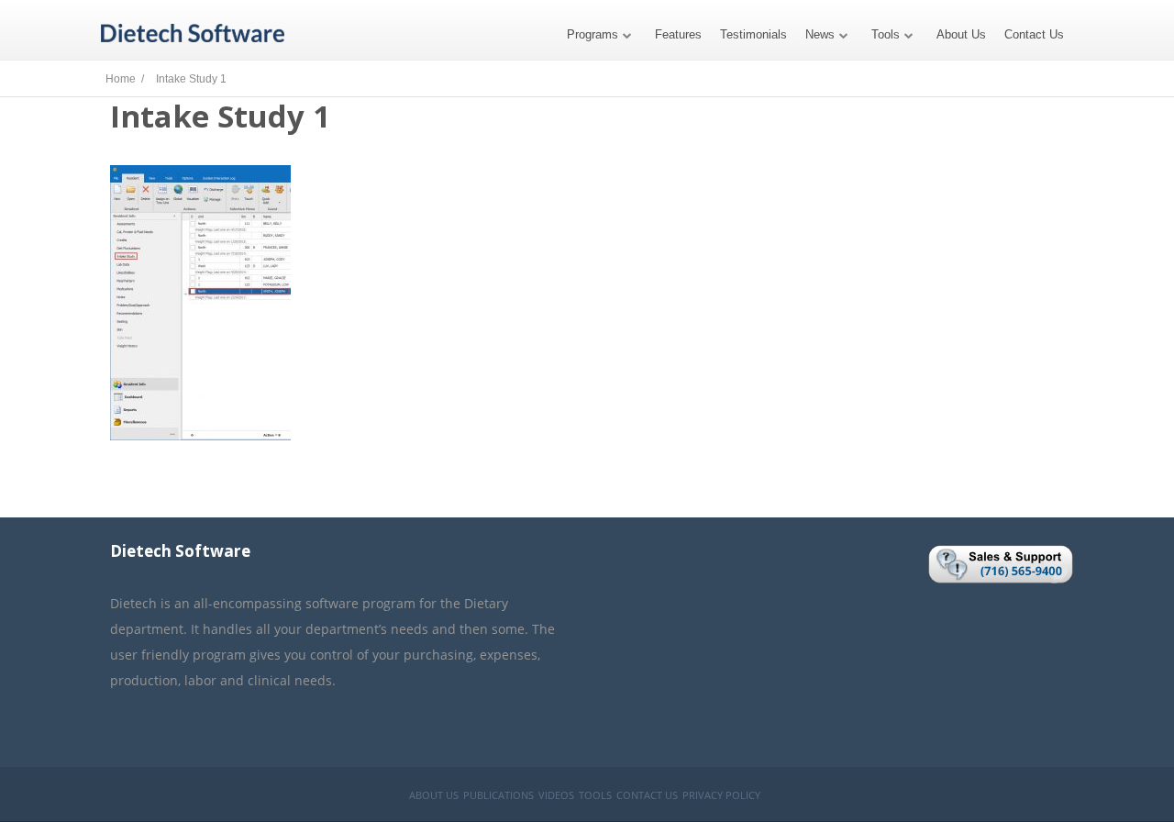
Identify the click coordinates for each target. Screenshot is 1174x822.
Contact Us (1034, 34)
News (820, 34)
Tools (885, 34)
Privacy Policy (721, 795)
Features (678, 34)
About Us (961, 34)
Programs (592, 34)
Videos (556, 795)
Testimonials (753, 34)
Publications (498, 795)
